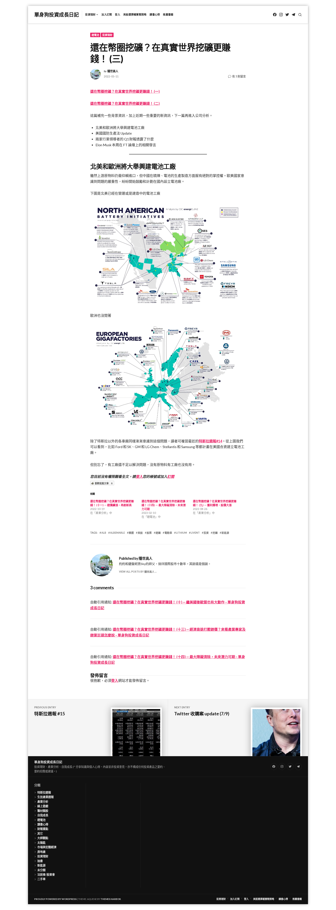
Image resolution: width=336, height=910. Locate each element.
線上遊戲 (42, 806)
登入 (117, 14)
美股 (140, 532)
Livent (195, 532)
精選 (131, 532)
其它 (40, 833)
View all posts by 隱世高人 (136, 571)
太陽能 (41, 842)
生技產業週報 (45, 797)
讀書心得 (155, 14)
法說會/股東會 (46, 874)
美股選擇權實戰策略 (134, 14)
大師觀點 (42, 838)
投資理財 (90, 14)
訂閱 (170, 476)
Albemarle (117, 532)
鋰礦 (158, 532)
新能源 (225, 532)
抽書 (40, 861)
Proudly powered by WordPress (55, 899)
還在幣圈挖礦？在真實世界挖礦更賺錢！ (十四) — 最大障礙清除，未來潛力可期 (164, 505)
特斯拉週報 (44, 792)
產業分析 (42, 801)
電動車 (168, 532)
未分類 (41, 870)
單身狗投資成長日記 (56, 15)
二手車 (41, 879)
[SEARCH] (300, 15)
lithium (181, 532)
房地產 (41, 851)
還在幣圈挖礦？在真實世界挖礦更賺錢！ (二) (125, 103)
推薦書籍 (168, 14)
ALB (103, 532)
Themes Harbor (111, 899)
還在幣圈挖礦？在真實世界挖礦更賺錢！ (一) (125, 91)
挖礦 (215, 532)
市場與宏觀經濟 (46, 847)
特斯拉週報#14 (210, 441)
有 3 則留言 (239, 76)
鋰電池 (95, 34)
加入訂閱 (107, 14)
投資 (206, 532)
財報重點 (42, 828)
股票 (149, 532)
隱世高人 (112, 71)
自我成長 (42, 815)
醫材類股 (42, 810)
